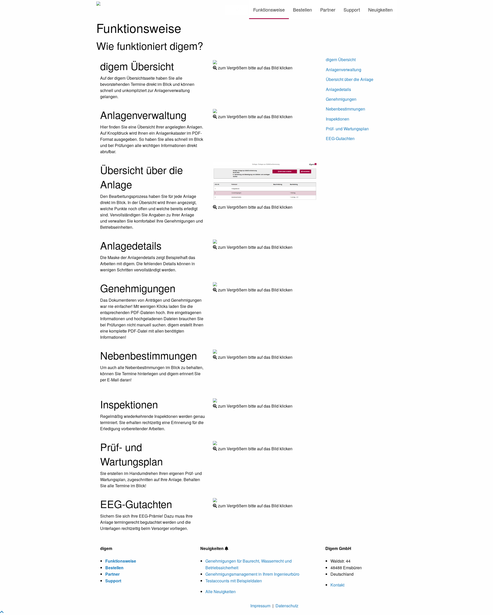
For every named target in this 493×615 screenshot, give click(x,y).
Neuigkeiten (380, 9)
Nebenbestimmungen (345, 109)
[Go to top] (2, 612)
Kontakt (337, 585)
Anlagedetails (338, 89)
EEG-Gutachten (340, 138)
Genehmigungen (341, 99)
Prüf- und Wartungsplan (347, 129)
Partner (327, 9)
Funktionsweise (269, 9)
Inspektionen (337, 119)
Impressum (260, 606)
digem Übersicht (341, 59)
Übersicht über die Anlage (349, 79)
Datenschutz (287, 606)
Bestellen (302, 9)
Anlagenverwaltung (343, 69)
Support (352, 9)
